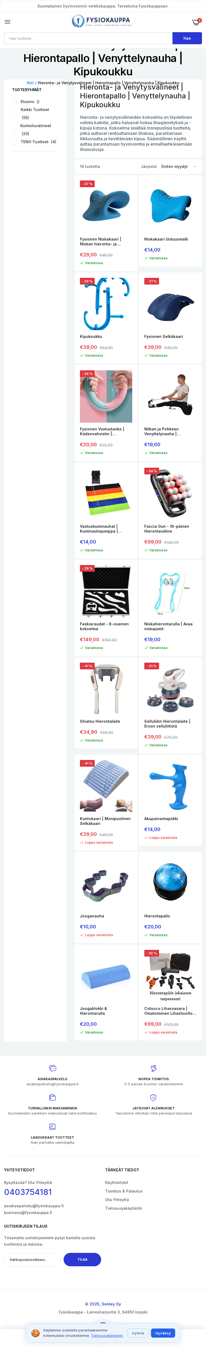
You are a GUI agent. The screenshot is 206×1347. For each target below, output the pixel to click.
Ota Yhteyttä (117, 1199)
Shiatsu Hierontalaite (100, 721)
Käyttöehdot (116, 1182)
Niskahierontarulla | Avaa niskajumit (168, 626)
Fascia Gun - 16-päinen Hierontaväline (166, 528)
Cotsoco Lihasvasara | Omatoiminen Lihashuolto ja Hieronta (168, 1011)
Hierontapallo (157, 916)
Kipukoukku (91, 336)
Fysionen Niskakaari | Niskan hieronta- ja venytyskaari (100, 241)
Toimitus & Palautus (124, 1191)
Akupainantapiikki (161, 818)
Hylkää (138, 1333)
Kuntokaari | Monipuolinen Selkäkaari (105, 821)
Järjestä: (149, 166)
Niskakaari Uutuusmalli (166, 239)
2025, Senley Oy (105, 1304)
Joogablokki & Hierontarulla (93, 1011)
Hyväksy (163, 1333)
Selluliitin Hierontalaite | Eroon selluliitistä (167, 723)
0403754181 (28, 1192)
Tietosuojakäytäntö (123, 1208)
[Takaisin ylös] (191, 1313)
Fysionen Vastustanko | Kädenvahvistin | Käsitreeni (102, 431)
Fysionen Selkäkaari (163, 336)
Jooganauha (92, 916)
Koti (30, 82)
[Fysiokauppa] (102, 22)
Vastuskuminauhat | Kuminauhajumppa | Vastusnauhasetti (99, 529)
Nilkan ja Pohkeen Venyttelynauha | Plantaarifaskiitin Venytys (168, 431)
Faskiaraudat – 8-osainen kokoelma (104, 626)
